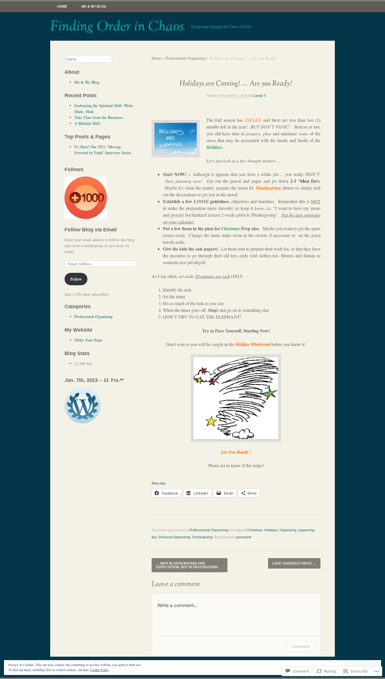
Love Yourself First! (294, 563)
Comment (301, 646)
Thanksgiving (202, 537)
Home (62, 6)
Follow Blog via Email (91, 229)
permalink (243, 537)
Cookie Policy (99, 669)
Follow (76, 279)
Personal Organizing (174, 537)
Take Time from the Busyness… (100, 117)
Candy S (259, 96)
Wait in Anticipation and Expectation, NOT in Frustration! (187, 565)
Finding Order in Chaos (117, 26)
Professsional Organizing (185, 58)
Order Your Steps (88, 340)
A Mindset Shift (87, 123)
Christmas (255, 530)
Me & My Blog (93, 6)
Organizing (288, 530)
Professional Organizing (93, 316)
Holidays (271, 530)
